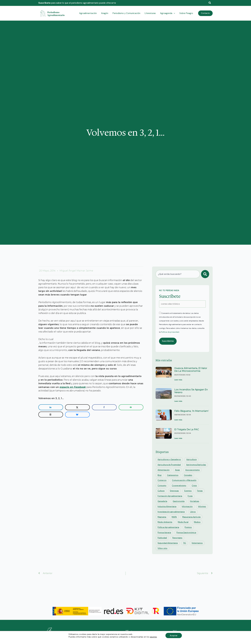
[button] (210, 3)
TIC (184, 543)
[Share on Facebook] (104, 407)
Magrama (162, 517)
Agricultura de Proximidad (169, 464)
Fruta (190, 496)
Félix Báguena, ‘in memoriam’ (191, 411)
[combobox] (178, 274)
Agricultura (191, 459)
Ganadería (162, 501)
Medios (197, 522)
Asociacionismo (192, 470)
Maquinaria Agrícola (191, 517)
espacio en (73, 387)
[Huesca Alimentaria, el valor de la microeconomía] (164, 374)
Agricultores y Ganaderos (169, 459)
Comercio (162, 480)
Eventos (188, 490)
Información (187, 506)
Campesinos (172, 475)
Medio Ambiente (165, 522)
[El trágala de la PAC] (164, 434)
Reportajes (177, 538)
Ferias (200, 490)
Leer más (178, 380)
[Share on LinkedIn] (50, 407)
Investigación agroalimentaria (171, 511)
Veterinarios (197, 543)
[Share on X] (77, 407)
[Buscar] (205, 274)
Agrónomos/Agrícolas (196, 464)
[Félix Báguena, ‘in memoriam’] (164, 416)
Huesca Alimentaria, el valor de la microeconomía (190, 369)
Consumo (162, 485)
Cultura (161, 490)
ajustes (153, 636)
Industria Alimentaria (167, 506)
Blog (160, 475)
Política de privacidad (170, 332)
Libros (193, 511)
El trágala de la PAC (186, 429)
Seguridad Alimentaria (168, 543)
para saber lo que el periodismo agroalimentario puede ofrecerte (77, 2)
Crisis (194, 485)
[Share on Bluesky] (77, 414)
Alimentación (164, 470)
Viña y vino (162, 548)
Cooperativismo (179, 485)
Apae (177, 470)
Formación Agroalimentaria (170, 496)
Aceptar (174, 635)
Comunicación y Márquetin (184, 480)
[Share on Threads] (50, 414)
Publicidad (162, 538)
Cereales (188, 475)
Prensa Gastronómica (186, 532)
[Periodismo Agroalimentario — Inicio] (52, 13)
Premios (188, 527)
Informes (202, 506)
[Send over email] (131, 407)
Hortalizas (194, 501)
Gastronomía (178, 501)
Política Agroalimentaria (168, 527)
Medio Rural (183, 522)
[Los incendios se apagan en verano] (164, 395)
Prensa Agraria (164, 532)
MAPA (174, 517)
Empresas (174, 490)
